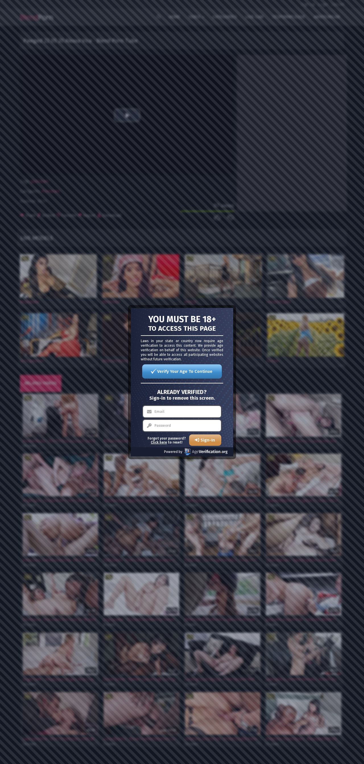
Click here (159, 442)
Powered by (173, 452)
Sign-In (207, 440)
